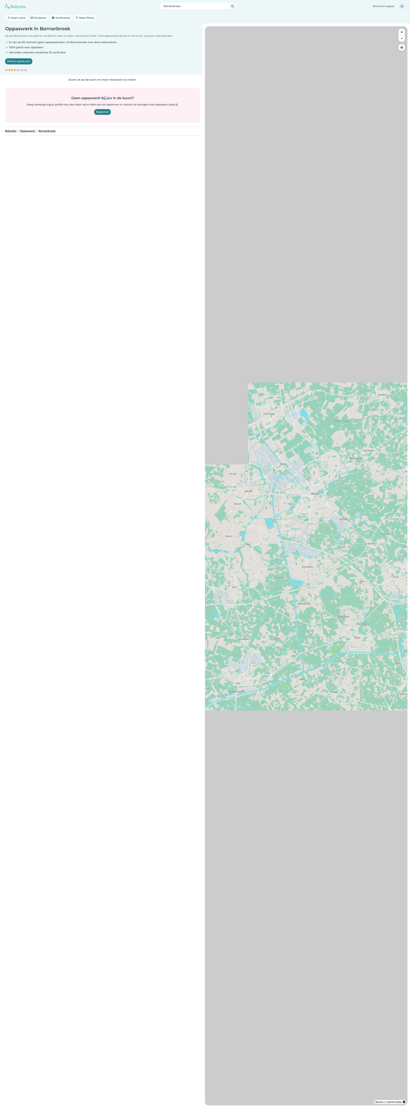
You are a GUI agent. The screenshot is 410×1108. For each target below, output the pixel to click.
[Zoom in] (401, 32)
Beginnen (102, 111)
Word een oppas (383, 6)
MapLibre (379, 1101)
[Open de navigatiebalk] (402, 6)
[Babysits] (15, 6)
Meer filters (86, 17)
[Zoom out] (401, 38)
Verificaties (62, 17)
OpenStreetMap (394, 1101)
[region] (306, 565)
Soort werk (17, 17)
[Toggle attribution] (404, 1102)
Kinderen (39, 17)
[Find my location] (401, 47)
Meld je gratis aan (18, 61)
